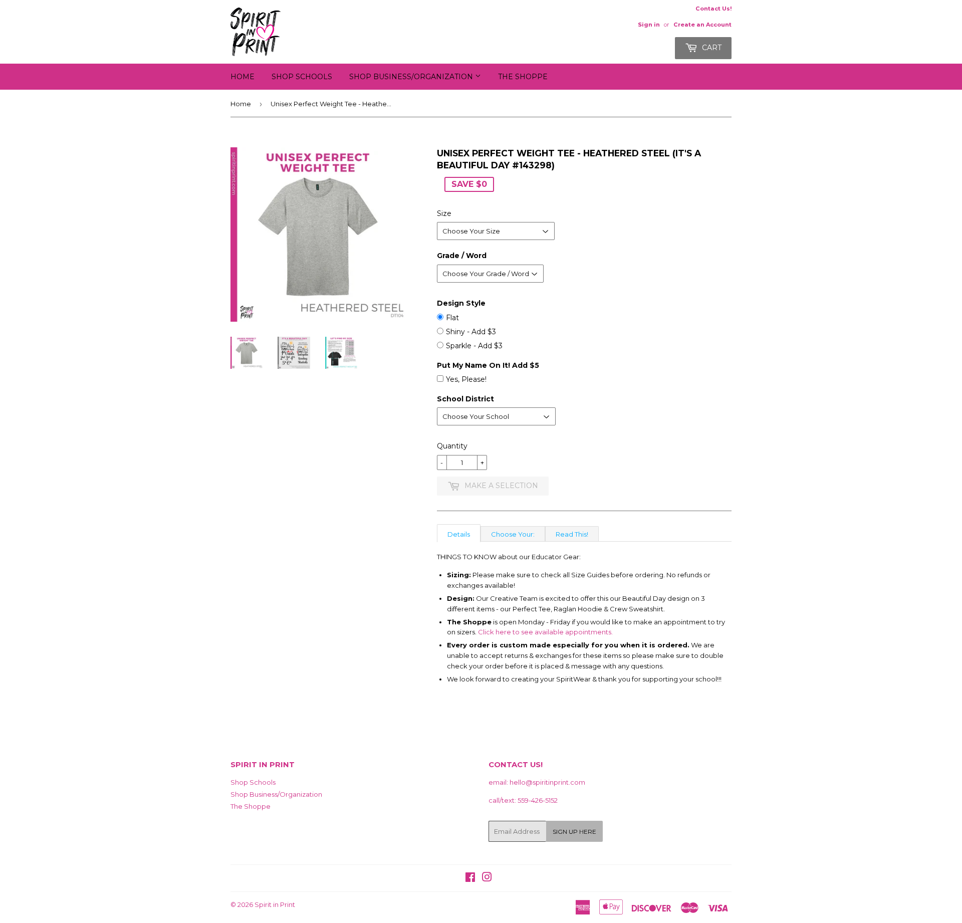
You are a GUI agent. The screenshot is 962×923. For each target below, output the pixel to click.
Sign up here (574, 831)
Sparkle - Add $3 (474, 345)
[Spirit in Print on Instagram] (487, 878)
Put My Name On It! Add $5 (488, 365)
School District (465, 398)
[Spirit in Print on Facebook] (470, 878)
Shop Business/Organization (412, 76)
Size (444, 213)
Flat (452, 317)
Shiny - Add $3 (471, 331)
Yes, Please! (466, 379)
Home (242, 76)
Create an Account (702, 24)
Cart (711, 47)
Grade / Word (462, 255)
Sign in (649, 24)
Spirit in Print (275, 904)
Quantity (452, 445)
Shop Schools (302, 76)
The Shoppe (523, 76)
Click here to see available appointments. (545, 632)
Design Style (461, 303)
